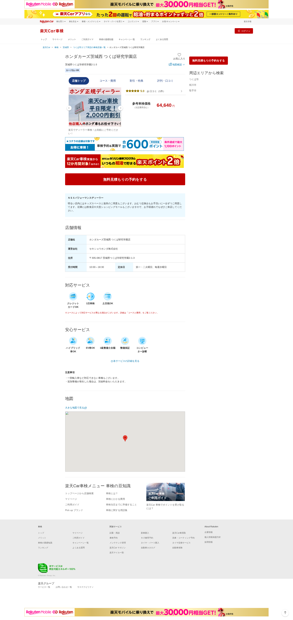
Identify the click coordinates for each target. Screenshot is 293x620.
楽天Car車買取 (179, 533)
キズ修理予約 (147, 538)
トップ (44, 39)
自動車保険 (177, 547)
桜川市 (192, 85)
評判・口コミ (165, 80)
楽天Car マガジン (118, 547)
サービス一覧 (44, 587)
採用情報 (208, 542)
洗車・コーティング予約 (183, 538)
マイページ (57, 39)
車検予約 (114, 538)
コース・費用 (108, 80)
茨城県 (66, 47)
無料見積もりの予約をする (208, 60)
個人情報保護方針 (212, 537)
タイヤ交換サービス (181, 543)
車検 (56, 47)
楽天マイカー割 (117, 552)
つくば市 (194, 79)
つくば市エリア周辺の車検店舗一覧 (89, 47)
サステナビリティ (85, 587)
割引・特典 (136, 80)
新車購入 (145, 533)
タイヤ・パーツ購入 (150, 543)
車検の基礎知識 (106, 39)
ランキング (145, 39)
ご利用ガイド (87, 39)
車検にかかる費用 (115, 499)
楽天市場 (247, 21)
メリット (72, 39)
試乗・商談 (115, 533)
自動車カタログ (148, 547)
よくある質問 (162, 39)
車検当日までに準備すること (121, 504)
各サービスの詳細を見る (126, 361)
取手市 (192, 90)
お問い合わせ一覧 (64, 587)
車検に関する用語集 (116, 510)
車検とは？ (112, 493)
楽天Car (46, 47)
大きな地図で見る (74, 407)
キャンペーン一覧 (127, 39)
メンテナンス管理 (118, 543)
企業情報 (208, 532)
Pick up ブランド (74, 510)
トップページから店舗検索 (79, 493)
